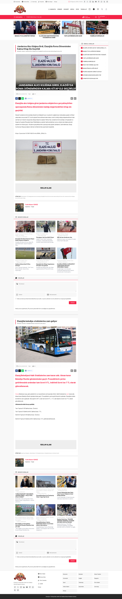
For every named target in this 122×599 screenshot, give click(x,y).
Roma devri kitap (21, 198)
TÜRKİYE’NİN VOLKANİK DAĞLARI (34, 17)
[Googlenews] (107, 1)
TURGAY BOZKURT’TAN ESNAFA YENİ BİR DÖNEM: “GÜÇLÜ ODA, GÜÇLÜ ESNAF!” (24, 495)
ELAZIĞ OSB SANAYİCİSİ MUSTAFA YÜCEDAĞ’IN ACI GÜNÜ (49, 36)
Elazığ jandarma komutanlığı (34, 196)
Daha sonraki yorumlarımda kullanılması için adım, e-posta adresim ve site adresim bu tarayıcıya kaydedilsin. (44, 298)
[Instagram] (90, 1)
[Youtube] (96, 1)
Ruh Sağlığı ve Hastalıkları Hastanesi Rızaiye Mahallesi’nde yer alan (24, 525)
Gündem (62, 234)
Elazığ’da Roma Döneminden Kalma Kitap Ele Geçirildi (52, 196)
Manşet (30, 234)
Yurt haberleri (43, 518)
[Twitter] (87, 1)
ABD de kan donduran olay (64, 237)
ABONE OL (30, 98)
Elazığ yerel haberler (24, 234)
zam (67, 394)
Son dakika (21, 235)
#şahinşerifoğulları (25, 453)
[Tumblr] (104, 1)
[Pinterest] (99, 1)
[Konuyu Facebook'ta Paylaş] (16, 98)
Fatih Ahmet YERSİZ (31, 204)
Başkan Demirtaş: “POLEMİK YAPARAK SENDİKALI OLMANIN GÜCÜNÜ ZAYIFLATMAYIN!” (65, 520)
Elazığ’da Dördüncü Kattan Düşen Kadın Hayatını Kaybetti (24, 239)
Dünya (58, 234)
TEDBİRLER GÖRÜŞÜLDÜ (97, 36)
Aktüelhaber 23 (24, 196)
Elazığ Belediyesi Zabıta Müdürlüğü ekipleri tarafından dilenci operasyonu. (44, 523)
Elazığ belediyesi (40, 453)
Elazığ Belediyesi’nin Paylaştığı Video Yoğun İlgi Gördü (45, 496)
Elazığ (17, 394)
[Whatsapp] (101, 1)
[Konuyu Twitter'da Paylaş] (19, 98)
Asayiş (23, 51)
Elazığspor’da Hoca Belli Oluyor (45, 237)
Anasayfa (19, 51)
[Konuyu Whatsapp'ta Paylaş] (22, 98)
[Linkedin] (93, 1)
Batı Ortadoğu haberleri (41, 489)
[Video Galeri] (94, 9)
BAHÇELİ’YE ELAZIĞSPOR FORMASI (25, 36)
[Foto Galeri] (90, 9)
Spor (47, 234)
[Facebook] (84, 1)
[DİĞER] (98, 9)
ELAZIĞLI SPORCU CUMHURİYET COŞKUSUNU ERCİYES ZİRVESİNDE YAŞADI (66, 265)
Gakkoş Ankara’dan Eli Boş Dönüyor (22, 264)
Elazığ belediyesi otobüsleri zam (52, 453)
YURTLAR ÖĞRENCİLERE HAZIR (73, 36)
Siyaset (17, 490)
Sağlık (16, 235)
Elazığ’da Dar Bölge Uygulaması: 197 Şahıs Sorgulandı (45, 264)
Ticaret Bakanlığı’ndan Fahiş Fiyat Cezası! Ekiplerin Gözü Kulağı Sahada (65, 494)
